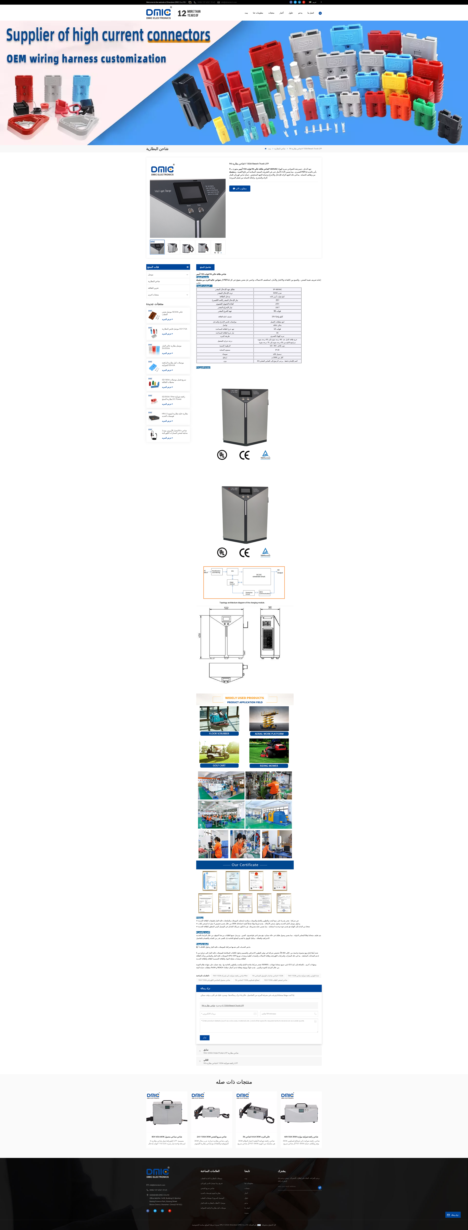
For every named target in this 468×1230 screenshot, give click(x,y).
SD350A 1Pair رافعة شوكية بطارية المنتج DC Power (173, 398)
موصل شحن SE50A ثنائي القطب (172, 313)
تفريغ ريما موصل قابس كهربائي (212, 1183)
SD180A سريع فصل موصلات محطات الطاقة (174, 381)
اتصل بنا (310, 13)
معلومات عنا (258, 13)
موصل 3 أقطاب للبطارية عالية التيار (213, 1203)
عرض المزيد (167, 319)
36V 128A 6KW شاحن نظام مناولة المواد (301, 1137)
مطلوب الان (241, 188)
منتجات (271, 13)
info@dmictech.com (229, 2)
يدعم (300, 13)
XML (221, 1225)
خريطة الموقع (210, 1225)
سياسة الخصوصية (198, 1225)
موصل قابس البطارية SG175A (174, 329)
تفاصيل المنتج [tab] (205, 267)
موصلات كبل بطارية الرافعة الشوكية (213, 1208)
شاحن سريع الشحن (207, 1188)
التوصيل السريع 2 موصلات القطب (212, 1198)
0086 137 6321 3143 (206, 2)
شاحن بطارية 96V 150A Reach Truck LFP (223, 1005)
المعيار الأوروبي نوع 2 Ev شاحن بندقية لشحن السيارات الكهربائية (175, 431)
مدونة (246, 1213)
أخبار (281, 13)
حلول (291, 13)
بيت (246, 13)
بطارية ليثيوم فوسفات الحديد (211, 1193)
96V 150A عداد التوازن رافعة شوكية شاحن (303, 976)
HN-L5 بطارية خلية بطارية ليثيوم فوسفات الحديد (175, 414)
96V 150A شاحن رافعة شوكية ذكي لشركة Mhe (230, 976)
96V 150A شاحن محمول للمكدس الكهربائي (214, 980)
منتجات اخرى (153, 295)
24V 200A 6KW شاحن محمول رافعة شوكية (256, 1137)
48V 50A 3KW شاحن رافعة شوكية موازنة (167, 1137)
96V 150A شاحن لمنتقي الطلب (275, 980)
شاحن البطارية (279, 149)
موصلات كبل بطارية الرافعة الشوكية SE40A (173, 364)
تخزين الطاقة (153, 288)
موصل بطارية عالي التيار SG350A (171, 347)
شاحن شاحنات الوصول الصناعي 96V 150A (267, 976)
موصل (150, 274)
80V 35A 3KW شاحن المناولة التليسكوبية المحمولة (211, 1138)
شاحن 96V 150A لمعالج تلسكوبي (247, 980)
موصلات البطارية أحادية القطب (211, 1178)
